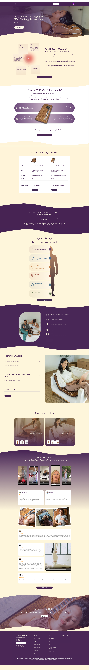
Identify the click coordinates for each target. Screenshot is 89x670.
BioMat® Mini (40, 160)
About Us (50, 641)
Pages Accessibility (37, 647)
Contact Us (36, 653)
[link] (44, 22)
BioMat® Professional (61, 160)
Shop (49, 635)
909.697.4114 (20, 640)
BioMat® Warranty (37, 638)
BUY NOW (34, 189)
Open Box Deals (51, 638)
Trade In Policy (36, 641)
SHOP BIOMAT (44, 76)
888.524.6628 (20, 639)
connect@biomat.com (21, 637)
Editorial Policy (36, 650)
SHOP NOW (8, 395)
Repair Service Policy (37, 644)
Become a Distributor (64, 635)
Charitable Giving (51, 651)
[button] (70, 476)
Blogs (49, 644)
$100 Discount (36, 635)
